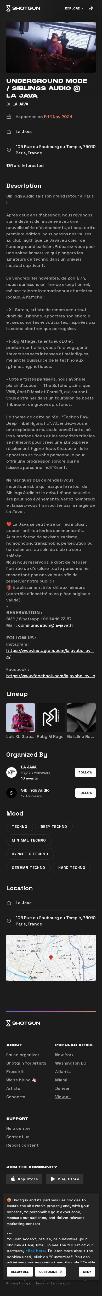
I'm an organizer (22, 1054)
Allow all (20, 1272)
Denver (62, 1088)
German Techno (28, 867)
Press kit (15, 1071)
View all (63, 1097)
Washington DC (70, 1063)
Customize (48, 1272)
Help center (18, 1128)
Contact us (17, 1137)
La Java (24, 902)
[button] (85, 772)
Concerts (15, 1097)
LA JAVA (20, 104)
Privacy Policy (17, 1283)
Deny (87, 1272)
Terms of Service (48, 1283)
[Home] (23, 8)
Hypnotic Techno (30, 854)
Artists (13, 1088)
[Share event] (91, 8)
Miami (61, 1080)
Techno (19, 826)
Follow (85, 772)
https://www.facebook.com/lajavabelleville (50, 676)
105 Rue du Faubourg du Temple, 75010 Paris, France (56, 921)
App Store (28, 1179)
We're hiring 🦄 (21, 1080)
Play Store (68, 1179)
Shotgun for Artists (26, 1063)
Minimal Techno (29, 840)
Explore (72, 8)
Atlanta (63, 1071)
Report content (22, 1145)
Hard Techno (72, 867)
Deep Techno (54, 826)
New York (64, 1054)
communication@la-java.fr (45, 625)
